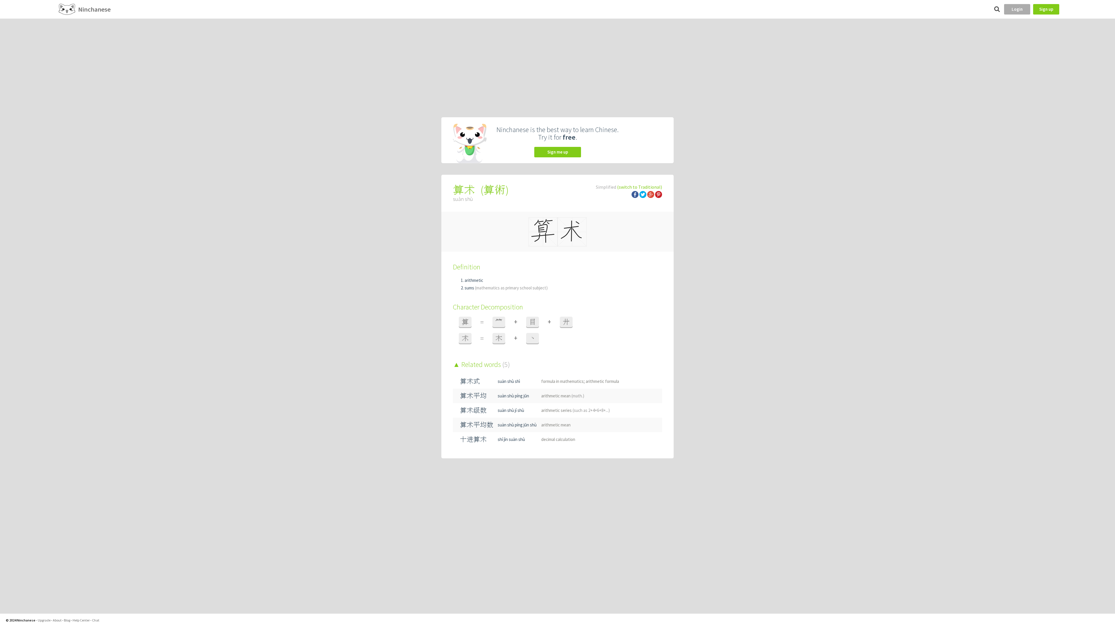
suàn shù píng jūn (513, 396)
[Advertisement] (557, 62)
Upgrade (44, 620)
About (57, 620)
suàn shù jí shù (511, 410)
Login (1017, 9)
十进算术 (473, 439)
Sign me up (557, 152)
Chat (95, 620)
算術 (494, 190)
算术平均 (473, 395)
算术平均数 (476, 424)
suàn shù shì (509, 381)
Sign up (1046, 9)
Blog (67, 620)
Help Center (81, 620)
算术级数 (473, 410)
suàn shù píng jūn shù (517, 425)
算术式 (470, 381)
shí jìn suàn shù (511, 439)
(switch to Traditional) (639, 187)
